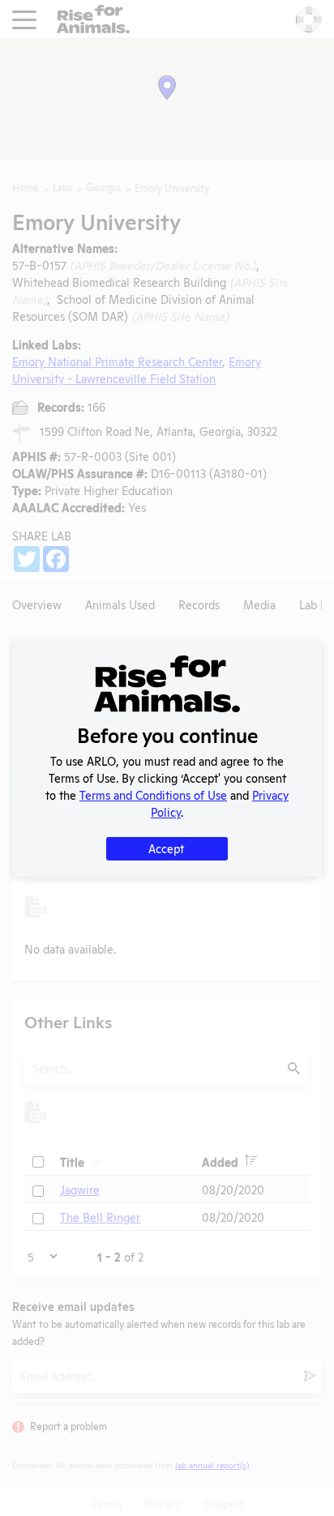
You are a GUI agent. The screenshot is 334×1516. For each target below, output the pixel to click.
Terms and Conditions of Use (153, 794)
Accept (166, 848)
